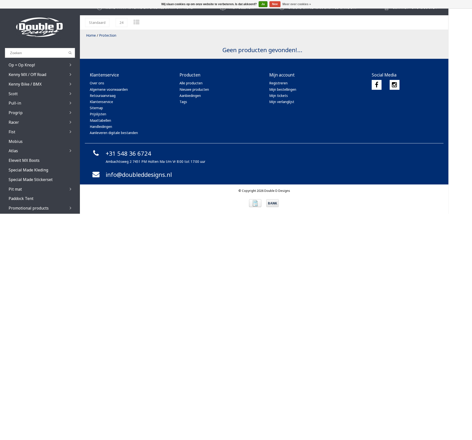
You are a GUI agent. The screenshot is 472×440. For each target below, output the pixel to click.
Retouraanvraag (103, 95)
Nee (275, 4)
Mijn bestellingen (282, 89)
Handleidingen (101, 126)
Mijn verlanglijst (281, 101)
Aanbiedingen (190, 95)
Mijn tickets (278, 95)
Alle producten (191, 83)
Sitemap (96, 108)
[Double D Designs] (40, 27)
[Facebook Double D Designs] (377, 85)
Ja (263, 4)
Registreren (278, 83)
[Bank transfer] (272, 203)
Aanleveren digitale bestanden (114, 132)
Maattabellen (100, 120)
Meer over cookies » (296, 4)
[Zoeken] (70, 53)
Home (91, 35)
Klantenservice (101, 101)
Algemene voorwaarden (109, 89)
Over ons (97, 83)
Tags (183, 101)
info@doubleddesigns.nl (139, 174)
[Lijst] (136, 22)
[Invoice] (255, 203)
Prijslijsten (98, 114)
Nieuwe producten (194, 89)
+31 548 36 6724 (128, 153)
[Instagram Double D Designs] (394, 85)
